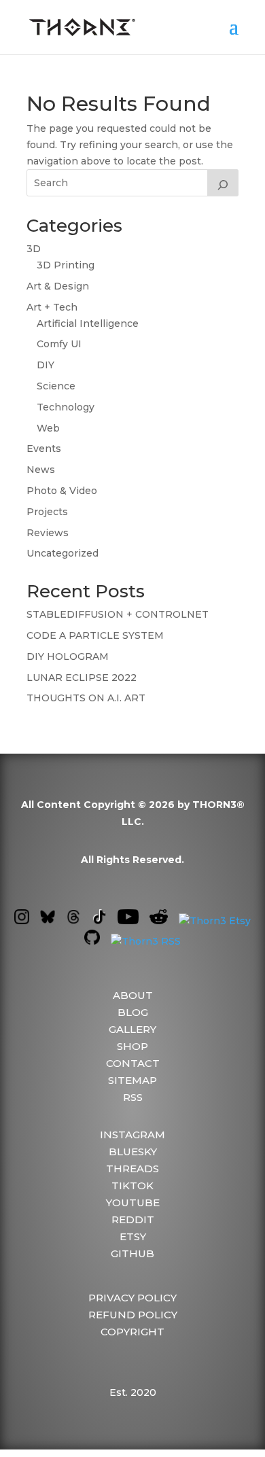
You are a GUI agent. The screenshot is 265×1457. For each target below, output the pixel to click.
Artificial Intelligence (88, 323)
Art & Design (57, 286)
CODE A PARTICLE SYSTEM (95, 635)
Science (56, 386)
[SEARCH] (222, 182)
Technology (65, 407)
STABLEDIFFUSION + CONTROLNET (117, 614)
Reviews (47, 533)
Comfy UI (59, 344)
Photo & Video (61, 491)
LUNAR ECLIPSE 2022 (81, 677)
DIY (45, 365)
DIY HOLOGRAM (67, 656)
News (40, 469)
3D (33, 249)
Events (43, 448)
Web (48, 428)
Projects (47, 512)
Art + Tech (51, 307)
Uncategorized (62, 553)
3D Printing (65, 265)
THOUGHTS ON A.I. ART (85, 698)
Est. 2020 (132, 1392)
